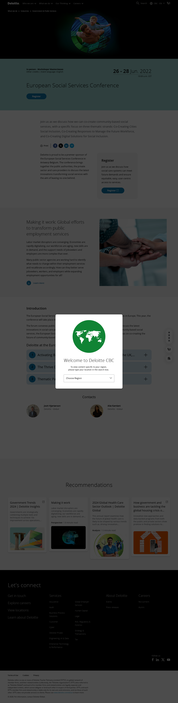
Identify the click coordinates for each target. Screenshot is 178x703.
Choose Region (74, 378)
